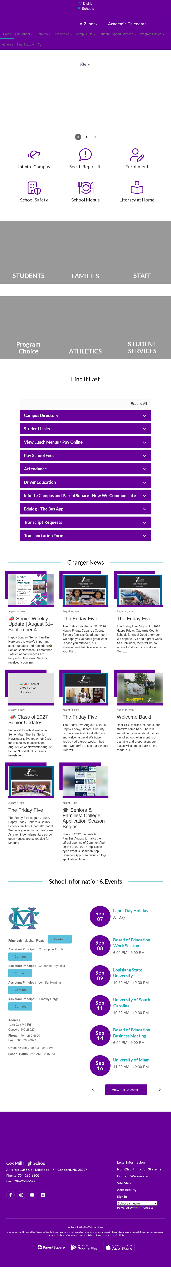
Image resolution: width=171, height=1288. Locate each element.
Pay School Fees (39, 455)
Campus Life (84, 34)
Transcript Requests (43, 522)
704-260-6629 (24, 1181)
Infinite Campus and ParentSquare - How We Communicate (80, 495)
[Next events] (159, 1090)
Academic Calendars (127, 23)
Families (43, 34)
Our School (23, 34)
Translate (147, 1207)
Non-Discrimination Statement (141, 1169)
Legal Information (131, 1162)
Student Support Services (116, 34)
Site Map (124, 1183)
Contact (59, 939)
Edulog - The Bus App (43, 508)
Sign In (122, 1196)
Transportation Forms (44, 535)
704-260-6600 (28, 1175)
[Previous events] (93, 1090)
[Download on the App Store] (119, 1247)
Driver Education (40, 482)
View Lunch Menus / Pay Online (53, 442)
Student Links (37, 428)
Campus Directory (41, 415)
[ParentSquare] (51, 1247)
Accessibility (127, 1190)
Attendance (35, 468)
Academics (62, 34)
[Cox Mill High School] (85, 16)
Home (7, 34)
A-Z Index (89, 23)
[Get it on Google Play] (84, 1247)
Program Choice (151, 34)
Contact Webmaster (133, 1176)
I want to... (24, 44)
